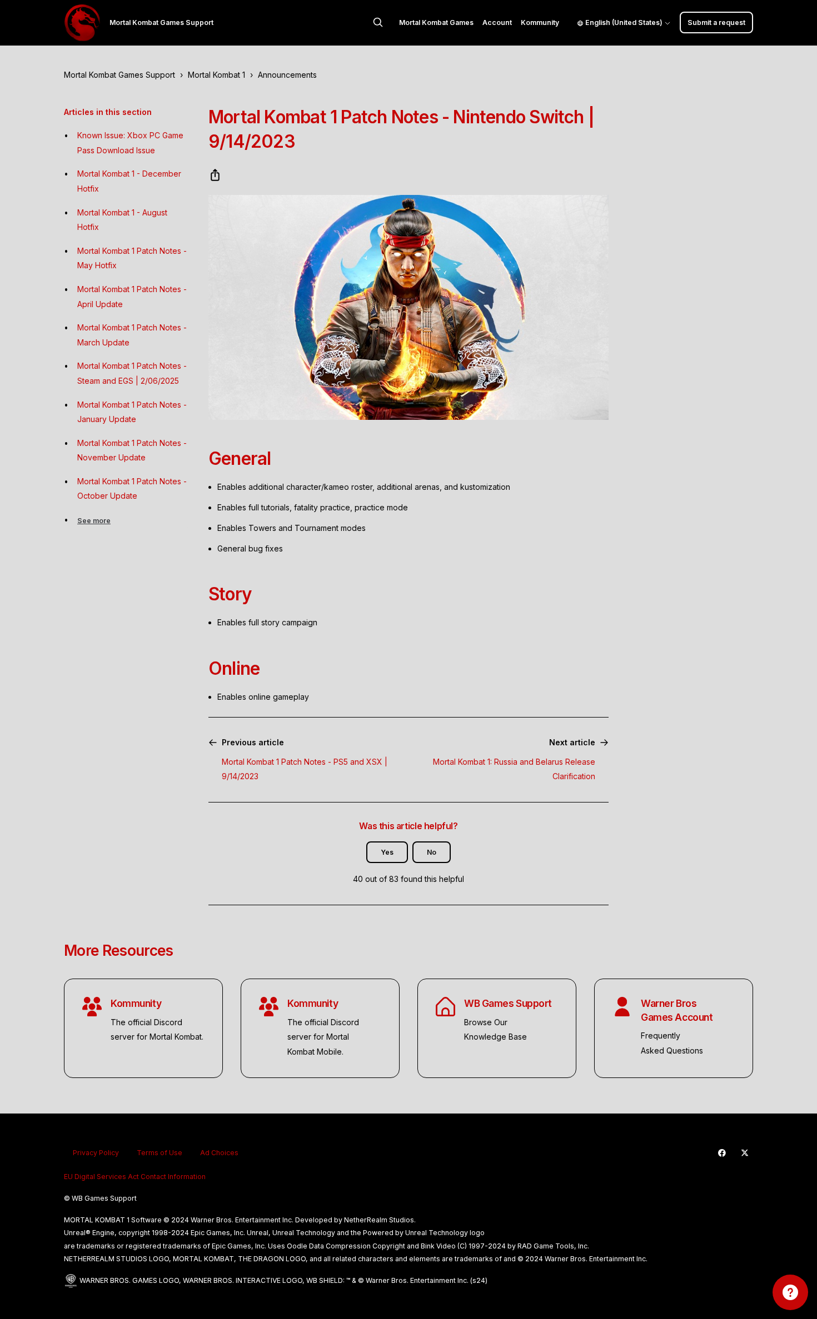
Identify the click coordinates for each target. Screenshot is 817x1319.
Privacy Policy (96, 1153)
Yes (387, 852)
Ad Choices (219, 1153)
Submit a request (716, 22)
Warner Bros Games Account (677, 1010)
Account (497, 22)
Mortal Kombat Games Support (119, 74)
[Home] (82, 22)
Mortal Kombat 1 (216, 74)
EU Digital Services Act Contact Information (135, 1176)
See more (94, 520)
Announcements (287, 74)
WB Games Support (508, 1003)
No (431, 852)
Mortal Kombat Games (436, 22)
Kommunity (540, 22)
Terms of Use (159, 1153)
